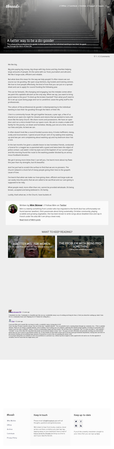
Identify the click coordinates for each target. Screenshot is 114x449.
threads (13, 6)
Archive (83, 6)
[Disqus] (57, 285)
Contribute (73, 6)
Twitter (63, 205)
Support (92, 6)
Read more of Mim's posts (30, 220)
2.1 (21, 7)
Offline (63, 6)
